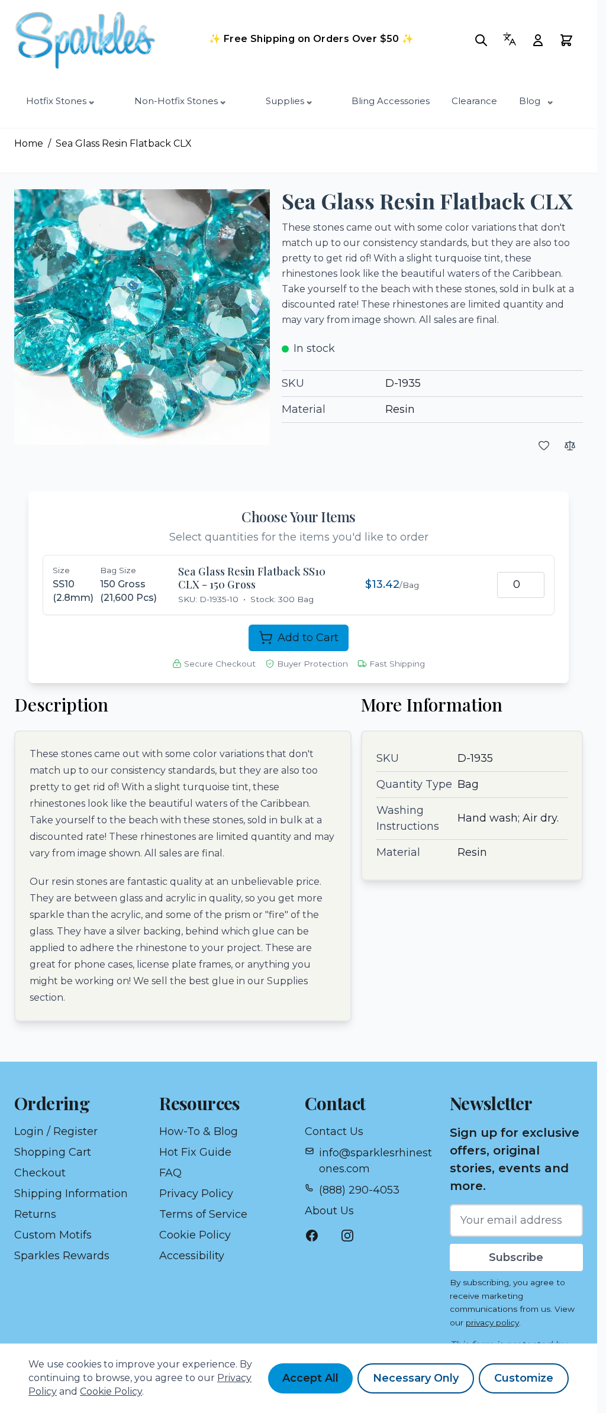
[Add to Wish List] (544, 445)
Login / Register (56, 1131)
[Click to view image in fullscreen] (142, 317)
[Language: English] (513, 39)
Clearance (474, 100)
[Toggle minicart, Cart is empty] (570, 40)
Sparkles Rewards (61, 1255)
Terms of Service (203, 1214)
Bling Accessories (391, 100)
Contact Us (334, 1131)
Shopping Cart (52, 1152)
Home (28, 143)
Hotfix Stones (56, 100)
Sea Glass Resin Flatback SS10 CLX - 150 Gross (251, 578)
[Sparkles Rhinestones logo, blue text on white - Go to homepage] (91, 40)
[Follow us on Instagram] (353, 1235)
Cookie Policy (195, 1234)
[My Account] (541, 40)
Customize (523, 1378)
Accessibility (191, 1255)
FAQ (170, 1172)
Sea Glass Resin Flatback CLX (124, 143)
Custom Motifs (53, 1234)
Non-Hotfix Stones (176, 100)
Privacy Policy (196, 1193)
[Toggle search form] (485, 40)
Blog (529, 100)
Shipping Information (71, 1193)
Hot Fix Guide (195, 1152)
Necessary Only (416, 1378)
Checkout (40, 1172)
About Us (329, 1210)
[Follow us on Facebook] (318, 1235)
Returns (35, 1214)
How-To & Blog (198, 1131)
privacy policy (492, 1322)
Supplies (285, 100)
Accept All (310, 1378)
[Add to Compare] (570, 445)
